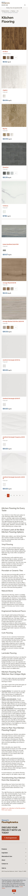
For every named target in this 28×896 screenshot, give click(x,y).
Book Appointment (11, 838)
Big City (5, 128)
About (3, 860)
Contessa (5, 205)
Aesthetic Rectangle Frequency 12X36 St (14, 437)
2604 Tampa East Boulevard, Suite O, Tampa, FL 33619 (14, 871)
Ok (14, 890)
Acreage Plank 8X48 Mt (9, 283)
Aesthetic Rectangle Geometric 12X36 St (14, 477)
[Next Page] (22, 495)
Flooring (13, 11)
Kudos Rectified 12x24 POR (10, 244)
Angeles (5, 90)
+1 (15, 288)
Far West (5, 51)
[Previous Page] (5, 495)
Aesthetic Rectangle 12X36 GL (11, 360)
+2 (15, 173)
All (17, 11)
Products (4, 849)
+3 (15, 57)
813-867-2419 (5, 5)
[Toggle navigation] (25, 5)
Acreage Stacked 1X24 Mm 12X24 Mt (13, 321)
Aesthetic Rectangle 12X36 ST (11, 398)
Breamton (5, 167)
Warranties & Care (7, 856)
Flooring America (5, 11)
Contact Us (5, 863)
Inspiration (5, 852)
